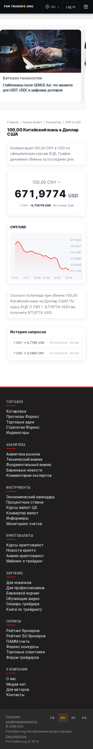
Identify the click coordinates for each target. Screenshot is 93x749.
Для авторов (17, 689)
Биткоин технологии (22, 78)
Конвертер (53, 122)
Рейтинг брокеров (23, 630)
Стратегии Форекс (23, 427)
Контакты (15, 695)
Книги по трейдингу (24, 609)
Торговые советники (25, 652)
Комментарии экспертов (29, 475)
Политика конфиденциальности (21, 719)
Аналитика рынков (23, 454)
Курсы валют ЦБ (21, 507)
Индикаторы (17, 432)
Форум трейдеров (22, 657)
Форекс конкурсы (22, 646)
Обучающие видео (23, 598)
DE (74, 718)
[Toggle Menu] (86, 6)
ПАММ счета (17, 641)
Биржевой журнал (22, 593)
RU (63, 718)
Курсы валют (32, 122)
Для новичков (18, 582)
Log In (71, 7)
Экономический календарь (30, 497)
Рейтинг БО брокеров (26, 636)
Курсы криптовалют (25, 545)
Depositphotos (16, 736)
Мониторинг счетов (24, 524)
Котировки (16, 411)
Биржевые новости (24, 470)
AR (84, 718)
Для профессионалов (25, 588)
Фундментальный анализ (28, 464)
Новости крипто (21, 550)
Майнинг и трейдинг (24, 561)
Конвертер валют (22, 513)
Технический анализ (24, 459)
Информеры (17, 518)
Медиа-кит (16, 684)
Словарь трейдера (22, 604)
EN (52, 718)
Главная (13, 122)
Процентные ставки (24, 502)
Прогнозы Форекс (22, 416)
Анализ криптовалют (25, 556)
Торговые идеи (20, 422)
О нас (11, 679)
